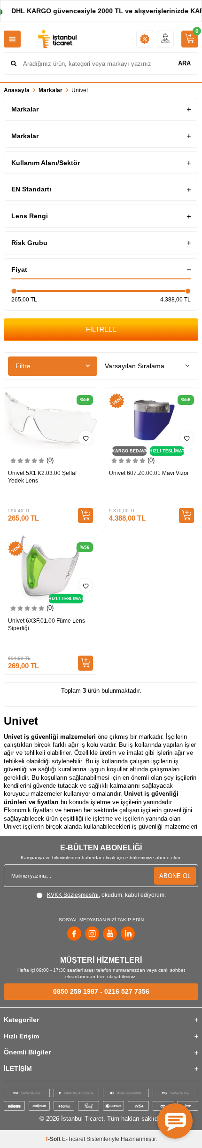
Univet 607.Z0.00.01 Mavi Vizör (149, 473)
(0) (50, 460)
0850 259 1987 (75, 991)
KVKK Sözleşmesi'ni (73, 895)
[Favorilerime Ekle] (85, 437)
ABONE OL (175, 875)
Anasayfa (17, 90)
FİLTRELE (101, 329)
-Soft (53, 1139)
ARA (184, 63)
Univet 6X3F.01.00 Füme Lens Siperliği (46, 625)
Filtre (23, 366)
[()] (189, 39)
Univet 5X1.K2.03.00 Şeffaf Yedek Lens (42, 477)
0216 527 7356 (126, 991)
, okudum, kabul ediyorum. (106, 895)
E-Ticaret (73, 1139)
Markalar (50, 90)
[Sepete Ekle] (85, 515)
